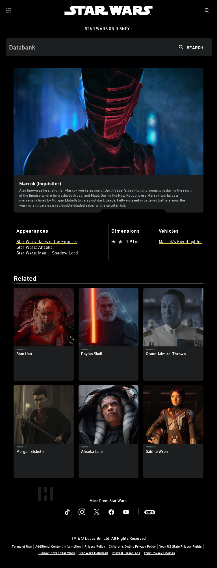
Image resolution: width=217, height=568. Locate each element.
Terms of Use (22, 546)
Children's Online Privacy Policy (132, 546)
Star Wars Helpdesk (93, 553)
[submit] (207, 10)
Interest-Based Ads (126, 553)
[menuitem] (9, 10)
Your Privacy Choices (159, 553)
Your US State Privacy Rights (180, 546)
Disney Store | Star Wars (56, 553)
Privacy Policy (94, 546)
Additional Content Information (58, 546)
